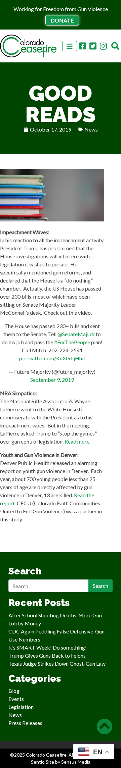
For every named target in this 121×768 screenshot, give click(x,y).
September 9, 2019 (52, 379)
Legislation (21, 707)
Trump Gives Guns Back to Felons (47, 655)
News (91, 129)
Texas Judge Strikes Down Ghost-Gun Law (57, 663)
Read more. (77, 441)
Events (16, 699)
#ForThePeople (72, 342)
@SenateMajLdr (76, 334)
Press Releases (25, 723)
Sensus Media (75, 762)
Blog (13, 690)
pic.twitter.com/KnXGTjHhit (52, 358)
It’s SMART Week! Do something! (47, 647)
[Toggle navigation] (69, 46)
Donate (62, 20)
